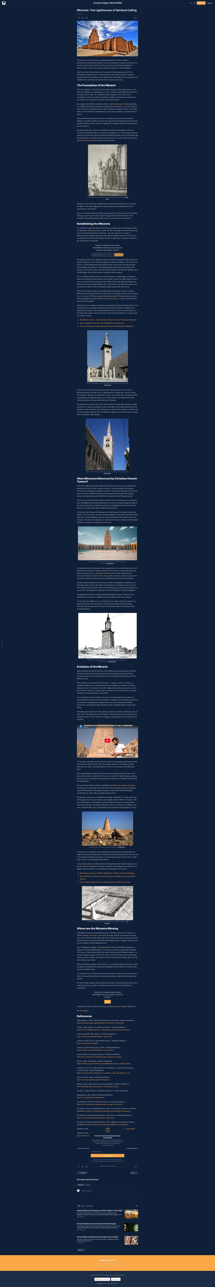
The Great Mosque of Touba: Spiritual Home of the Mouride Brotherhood (106, 326)
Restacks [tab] (88, 1185)
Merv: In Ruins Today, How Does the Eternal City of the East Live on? (105, 882)
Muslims (110, 138)
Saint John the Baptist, (111, 298)
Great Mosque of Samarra (126, 785)
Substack (99, 1283)
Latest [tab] (83, 1206)
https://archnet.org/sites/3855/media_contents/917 (94, 1036)
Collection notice (119, 1275)
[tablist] (84, 1185)
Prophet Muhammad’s (116, 104)
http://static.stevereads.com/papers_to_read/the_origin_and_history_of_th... (104, 1073)
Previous (83, 1173)
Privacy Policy (120, 1161)
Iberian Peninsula (105, 573)
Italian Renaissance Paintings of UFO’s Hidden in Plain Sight (99, 1211)
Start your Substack (103, 1279)
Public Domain (112, 661)
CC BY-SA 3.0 (107, 385)
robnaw (123, 1006)
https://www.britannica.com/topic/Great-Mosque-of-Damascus (108, 1111)
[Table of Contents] (2, 643)
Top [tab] (79, 1206)
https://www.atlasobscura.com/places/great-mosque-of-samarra (99, 1057)
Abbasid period (94, 230)
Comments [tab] (81, 1185)
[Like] (78, 17)
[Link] (74, 85)
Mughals (103, 947)
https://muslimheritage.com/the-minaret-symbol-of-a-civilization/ (100, 1023)
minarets (93, 74)
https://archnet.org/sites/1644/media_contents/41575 (95, 1050)
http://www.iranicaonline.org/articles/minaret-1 (94, 1080)
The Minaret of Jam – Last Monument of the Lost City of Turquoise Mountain (108, 320)
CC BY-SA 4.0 (110, 563)
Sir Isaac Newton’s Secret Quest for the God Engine (96, 1224)
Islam (96, 130)
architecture (93, 935)
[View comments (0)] (82, 17)
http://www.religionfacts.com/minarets (90, 1097)
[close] (123, 1128)
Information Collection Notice (107, 1161)
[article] (107, 1215)
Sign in (210, 3)
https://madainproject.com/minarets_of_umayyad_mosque (98, 1086)
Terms (112, 1275)
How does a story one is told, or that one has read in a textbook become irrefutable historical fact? (98, 1240)
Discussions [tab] (90, 1206)
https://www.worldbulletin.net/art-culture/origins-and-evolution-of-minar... (103, 1030)
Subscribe (201, 3)
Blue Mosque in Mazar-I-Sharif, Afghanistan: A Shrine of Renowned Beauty (107, 873)
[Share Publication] (194, 3)
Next (132, 1173)
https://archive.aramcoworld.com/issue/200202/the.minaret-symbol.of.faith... (104, 1063)
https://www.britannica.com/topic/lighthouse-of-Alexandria (107, 1124)
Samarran (86, 866)
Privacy (107, 1275)
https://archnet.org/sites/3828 (87, 1043)
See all (80, 1250)
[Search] (190, 3)
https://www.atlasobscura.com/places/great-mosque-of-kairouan (99, 1104)
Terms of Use (115, 1159)
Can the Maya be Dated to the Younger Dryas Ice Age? (97, 1237)
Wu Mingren (83, 1010)
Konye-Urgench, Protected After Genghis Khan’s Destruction (102, 323)
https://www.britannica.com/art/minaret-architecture (96, 1118)
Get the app (115, 1279)
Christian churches (91, 140)
